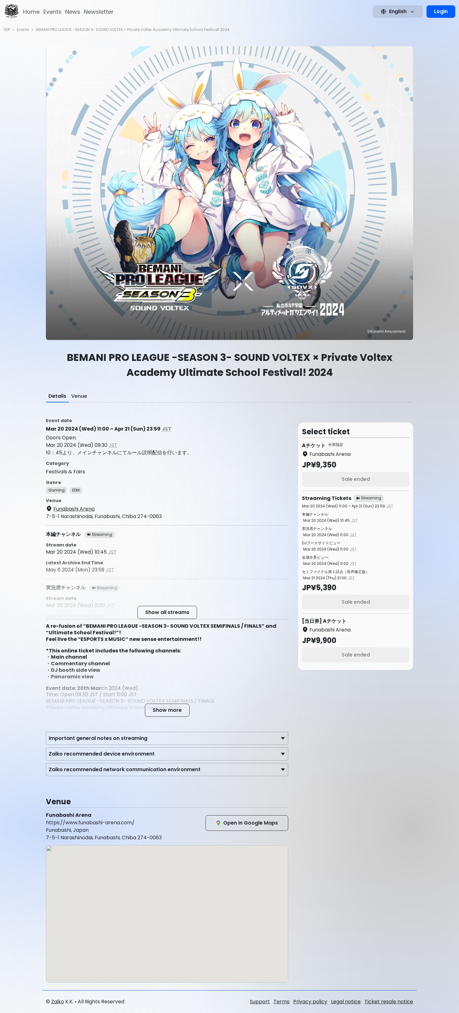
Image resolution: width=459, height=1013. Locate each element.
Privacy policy (310, 1001)
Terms (281, 1001)
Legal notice (346, 1001)
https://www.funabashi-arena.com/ (90, 822)
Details (57, 396)
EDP (7, 29)
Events (52, 12)
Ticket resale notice (388, 1001)
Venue (79, 396)
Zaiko (57, 1001)
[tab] (57, 396)
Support (260, 1001)
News (72, 12)
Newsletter (99, 12)
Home (31, 12)
